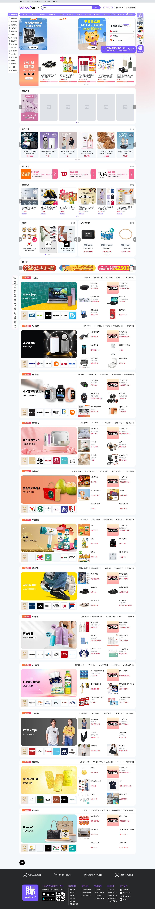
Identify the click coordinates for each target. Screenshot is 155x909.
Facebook (126, 893)
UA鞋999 (108, 568)
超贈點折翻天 (87, 889)
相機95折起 (93, 374)
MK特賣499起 (98, 762)
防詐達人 (119, 277)
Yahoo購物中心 (29, 7)
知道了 (131, 49)
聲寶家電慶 (130, 326)
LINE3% (84, 810)
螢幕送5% (109, 277)
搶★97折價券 (103, 665)
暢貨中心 (43, 14)
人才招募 (98, 895)
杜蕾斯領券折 (130, 520)
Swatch (119, 762)
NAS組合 (87, 277)
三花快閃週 (118, 713)
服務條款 (72, 898)
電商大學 (111, 889)
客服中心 (98, 889)
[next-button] (134, 268)
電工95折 (95, 423)
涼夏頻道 (70, 14)
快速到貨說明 (112, 898)
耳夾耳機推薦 (116, 374)
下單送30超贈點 (129, 810)
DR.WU (121, 616)
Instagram (126, 896)
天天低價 (61, 14)
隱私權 (72, 895)
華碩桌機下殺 (98, 277)
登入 (108, 7)
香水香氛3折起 (111, 616)
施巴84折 (131, 616)
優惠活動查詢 (87, 895)
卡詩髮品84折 (79, 665)
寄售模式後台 (112, 892)
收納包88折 (118, 423)
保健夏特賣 (84, 520)
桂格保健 (119, 520)
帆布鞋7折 (130, 568)
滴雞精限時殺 (108, 520)
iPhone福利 (81, 374)
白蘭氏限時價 (96, 520)
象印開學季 (87, 326)
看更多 (140, 43)
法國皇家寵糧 (130, 471)
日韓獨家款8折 (96, 568)
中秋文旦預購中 (103, 471)
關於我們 (72, 889)
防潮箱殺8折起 (129, 374)
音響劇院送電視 (118, 326)
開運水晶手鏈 (83, 713)
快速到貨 (52, 14)
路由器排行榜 (130, 277)
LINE (125, 899)
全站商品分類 (112, 901)
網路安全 (72, 892)
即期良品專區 (76, 471)
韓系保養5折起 (97, 616)
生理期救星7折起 (128, 665)
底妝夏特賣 (85, 616)
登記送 (34, 14)
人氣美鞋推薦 (106, 713)
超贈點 (131, 14)
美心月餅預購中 (117, 471)
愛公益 (106, 14)
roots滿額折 (95, 713)
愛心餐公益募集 (89, 471)
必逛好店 (79, 14)
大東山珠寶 (109, 762)
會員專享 (97, 14)
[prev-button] (20, 268)
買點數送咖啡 (130, 762)
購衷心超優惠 (87, 892)
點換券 (25, 14)
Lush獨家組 (115, 665)
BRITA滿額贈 (106, 423)
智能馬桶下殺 (130, 423)
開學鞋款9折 (83, 568)
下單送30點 (95, 810)
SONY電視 (98, 326)
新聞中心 (126, 889)
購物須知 (72, 901)
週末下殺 (88, 14)
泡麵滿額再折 (115, 810)
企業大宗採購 (99, 892)
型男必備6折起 (85, 762)
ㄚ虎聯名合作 (99, 898)
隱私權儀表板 (74, 904)
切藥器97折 (84, 423)
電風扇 (107, 326)
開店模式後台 (112, 895)
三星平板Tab (104, 374)
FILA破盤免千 (119, 568)
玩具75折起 (91, 665)
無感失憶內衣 (130, 713)
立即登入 (126, 26)
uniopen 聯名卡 (119, 14)
